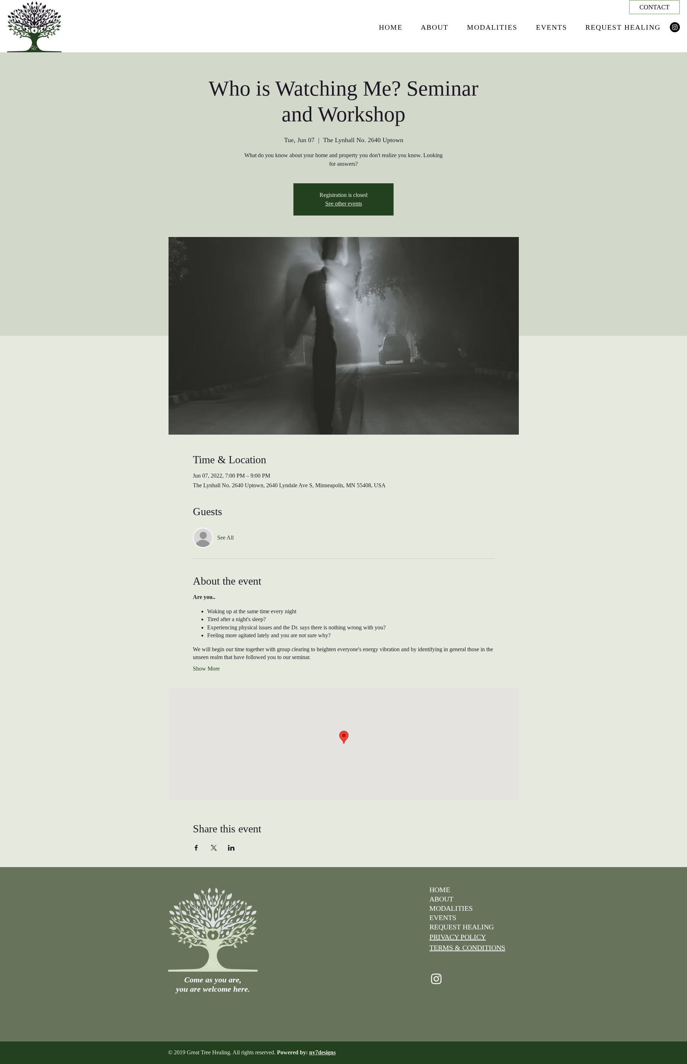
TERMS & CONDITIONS (467, 948)
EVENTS (442, 918)
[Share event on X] (213, 848)
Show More (206, 669)
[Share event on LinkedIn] (231, 848)
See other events (343, 203)
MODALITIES (451, 908)
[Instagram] (675, 27)
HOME (439, 890)
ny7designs (322, 1052)
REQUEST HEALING (461, 927)
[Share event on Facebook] (196, 848)
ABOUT (441, 899)
